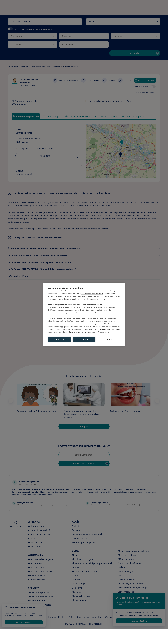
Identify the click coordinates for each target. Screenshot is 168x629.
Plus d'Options (108, 339)
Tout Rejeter (84, 339)
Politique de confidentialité (109, 329)
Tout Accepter (59, 339)
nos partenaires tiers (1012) (92, 294)
